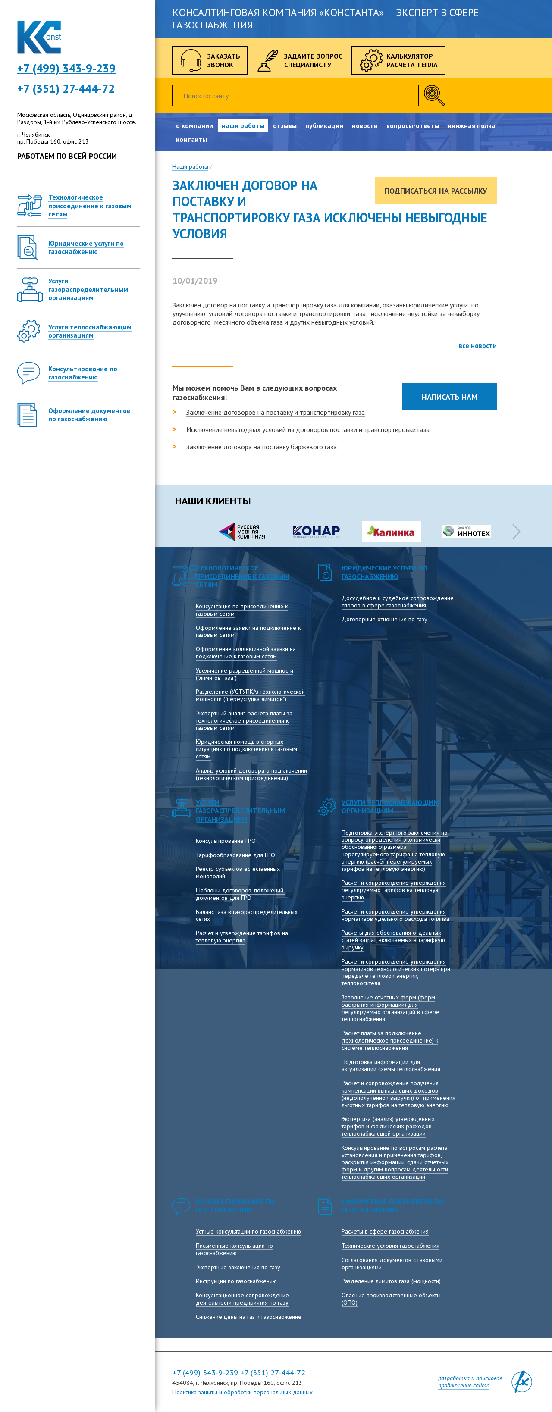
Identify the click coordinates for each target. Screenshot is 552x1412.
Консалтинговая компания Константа (39, 37)
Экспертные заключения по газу (238, 1267)
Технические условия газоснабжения (390, 1245)
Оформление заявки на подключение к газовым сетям (248, 631)
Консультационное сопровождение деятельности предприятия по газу (242, 1298)
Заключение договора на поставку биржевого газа (261, 446)
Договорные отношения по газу (384, 619)
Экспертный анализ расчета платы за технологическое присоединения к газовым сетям (244, 720)
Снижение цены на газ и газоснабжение (248, 1317)
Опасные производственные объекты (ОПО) (391, 1298)
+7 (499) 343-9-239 (205, 1373)
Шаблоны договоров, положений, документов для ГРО (240, 894)
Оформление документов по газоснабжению (393, 1205)
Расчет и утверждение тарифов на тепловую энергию (242, 936)
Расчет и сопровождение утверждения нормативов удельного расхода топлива (395, 915)
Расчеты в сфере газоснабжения (385, 1231)
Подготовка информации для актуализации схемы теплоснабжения (391, 1065)
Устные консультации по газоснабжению (248, 1231)
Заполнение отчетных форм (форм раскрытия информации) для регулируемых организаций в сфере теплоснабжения (390, 1008)
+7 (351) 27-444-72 (66, 88)
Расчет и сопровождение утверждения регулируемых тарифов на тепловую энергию (394, 890)
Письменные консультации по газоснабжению (234, 1249)
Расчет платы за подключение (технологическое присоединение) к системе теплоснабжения (390, 1040)
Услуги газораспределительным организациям (240, 810)
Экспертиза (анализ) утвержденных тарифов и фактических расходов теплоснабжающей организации (388, 1126)
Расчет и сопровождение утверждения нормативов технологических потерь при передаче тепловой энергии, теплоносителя (396, 972)
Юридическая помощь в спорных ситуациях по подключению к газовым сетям (246, 749)
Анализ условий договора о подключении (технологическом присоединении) (251, 774)
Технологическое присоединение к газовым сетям (242, 576)
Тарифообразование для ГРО (235, 855)
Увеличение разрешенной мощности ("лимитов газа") (244, 674)
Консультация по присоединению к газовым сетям (242, 609)
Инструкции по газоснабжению (236, 1281)
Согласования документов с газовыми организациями (392, 1263)
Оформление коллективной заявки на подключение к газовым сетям (246, 652)
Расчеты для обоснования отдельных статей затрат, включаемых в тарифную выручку (393, 940)
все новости (478, 345)
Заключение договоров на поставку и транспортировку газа (275, 412)
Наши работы (190, 166)
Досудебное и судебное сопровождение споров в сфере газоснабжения (398, 601)
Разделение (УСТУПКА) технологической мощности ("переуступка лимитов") (250, 695)
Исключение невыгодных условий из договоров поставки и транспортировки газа (308, 429)
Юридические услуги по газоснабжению (384, 572)
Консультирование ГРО (226, 841)
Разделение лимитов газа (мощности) (391, 1281)
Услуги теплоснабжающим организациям (390, 806)
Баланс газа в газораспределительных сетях (247, 915)
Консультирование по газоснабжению (235, 1205)
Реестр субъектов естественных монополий (238, 872)
